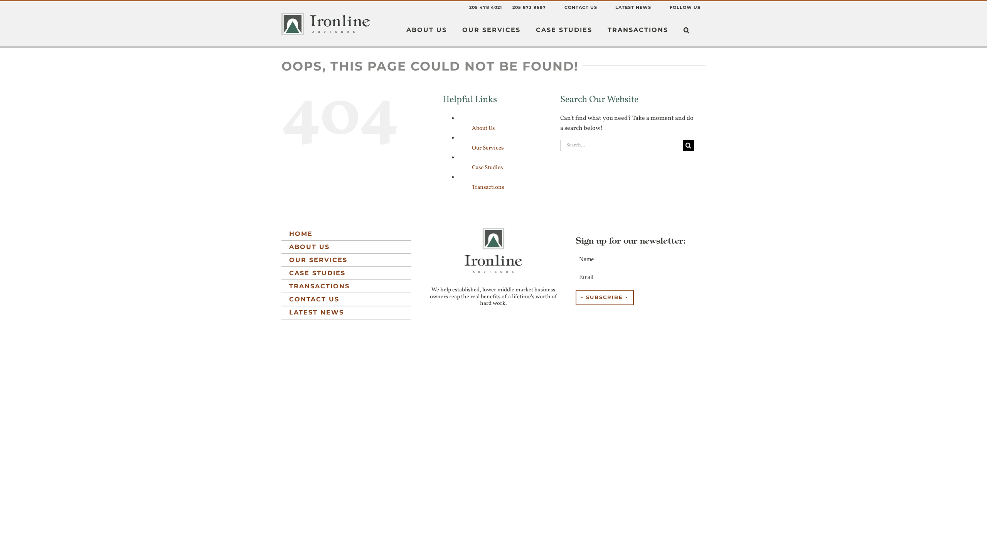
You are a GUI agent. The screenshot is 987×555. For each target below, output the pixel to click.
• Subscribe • (604, 297)
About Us (483, 128)
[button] (687, 30)
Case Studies (487, 168)
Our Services (488, 148)
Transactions (488, 187)
